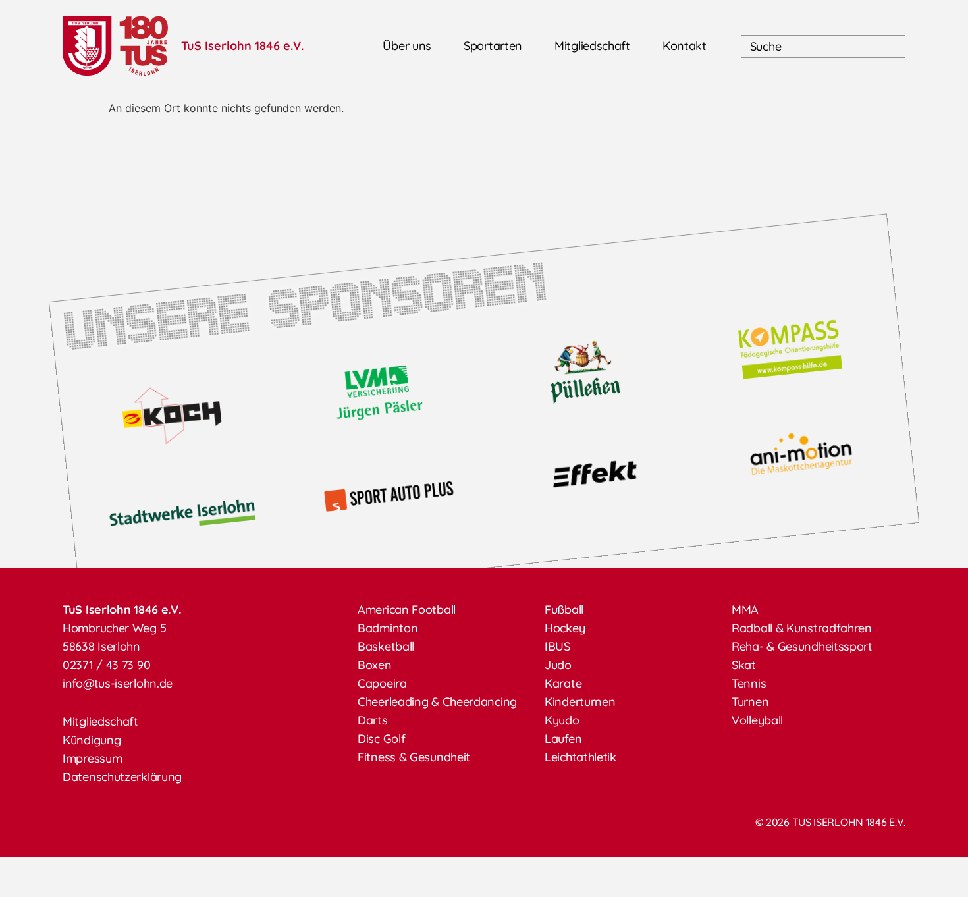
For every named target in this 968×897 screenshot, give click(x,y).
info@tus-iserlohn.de (118, 683)
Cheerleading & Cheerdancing (437, 701)
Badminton (387, 628)
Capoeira (382, 683)
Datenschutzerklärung (122, 776)
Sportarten (493, 45)
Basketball (386, 646)
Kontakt (684, 45)
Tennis (749, 683)
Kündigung (92, 740)
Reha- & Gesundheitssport (802, 646)
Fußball (564, 609)
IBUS (557, 646)
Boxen (375, 664)
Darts (373, 720)
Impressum (92, 758)
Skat (744, 664)
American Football (407, 609)
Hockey (565, 628)
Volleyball (757, 720)
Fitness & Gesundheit (414, 757)
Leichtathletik (580, 757)
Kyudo (562, 720)
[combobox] (823, 46)
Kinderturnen (580, 701)
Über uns (407, 45)
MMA (745, 609)
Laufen (563, 738)
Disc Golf (381, 738)
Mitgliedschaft (592, 45)
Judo (558, 664)
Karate (563, 683)
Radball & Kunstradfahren (802, 628)
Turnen (750, 701)
